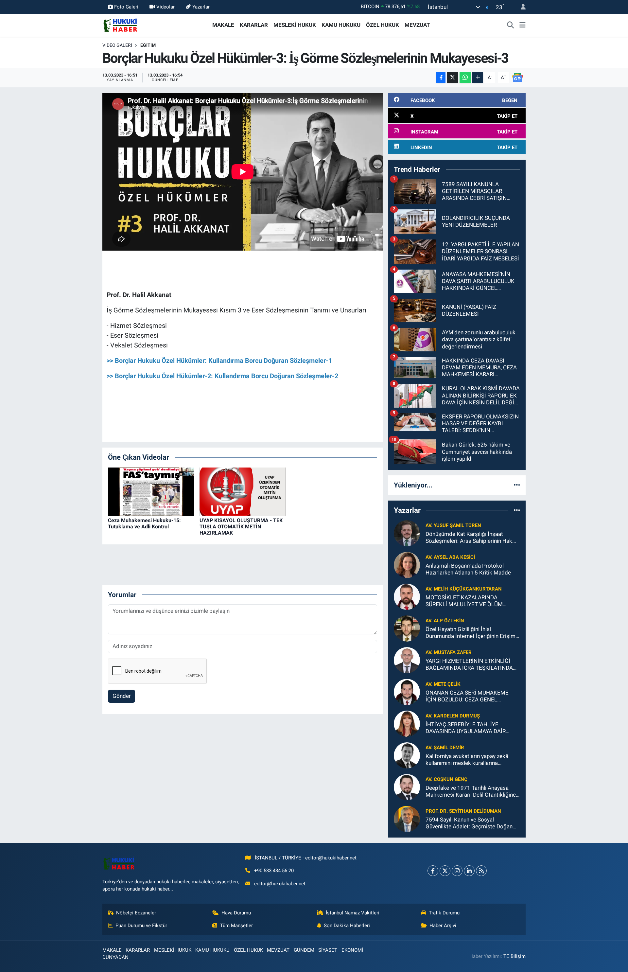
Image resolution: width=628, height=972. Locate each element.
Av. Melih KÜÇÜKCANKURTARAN (464, 589)
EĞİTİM (148, 45)
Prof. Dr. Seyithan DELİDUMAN (463, 811)
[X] (445, 870)
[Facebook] (432, 870)
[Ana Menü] (522, 25)
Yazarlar (201, 7)
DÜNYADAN (115, 957)
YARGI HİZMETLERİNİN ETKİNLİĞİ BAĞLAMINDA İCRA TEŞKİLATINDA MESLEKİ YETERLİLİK (469, 665)
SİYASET (327, 950)
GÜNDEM (304, 950)
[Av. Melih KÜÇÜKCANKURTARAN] (407, 596)
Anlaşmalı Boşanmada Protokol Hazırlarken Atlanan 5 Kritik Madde (468, 569)
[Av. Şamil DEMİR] (407, 754)
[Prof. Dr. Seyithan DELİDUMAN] (407, 818)
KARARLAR (254, 25)
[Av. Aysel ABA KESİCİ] (407, 564)
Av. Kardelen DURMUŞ (453, 716)
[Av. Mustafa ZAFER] (407, 659)
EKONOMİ (352, 950)
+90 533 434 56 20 (274, 871)
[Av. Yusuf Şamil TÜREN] (407, 532)
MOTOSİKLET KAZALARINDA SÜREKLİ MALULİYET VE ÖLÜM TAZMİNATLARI (464, 601)
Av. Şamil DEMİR (445, 748)
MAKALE (223, 25)
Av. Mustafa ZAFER (449, 652)
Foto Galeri (126, 7)
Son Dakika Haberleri (347, 925)
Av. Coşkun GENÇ (446, 779)
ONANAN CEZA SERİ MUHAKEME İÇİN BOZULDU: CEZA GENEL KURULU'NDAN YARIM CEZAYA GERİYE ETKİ (467, 696)
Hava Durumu (236, 913)
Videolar (165, 7)
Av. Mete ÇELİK (443, 684)
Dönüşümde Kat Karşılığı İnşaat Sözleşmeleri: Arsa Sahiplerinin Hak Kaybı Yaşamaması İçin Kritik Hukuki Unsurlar (470, 538)
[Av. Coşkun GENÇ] (407, 786)
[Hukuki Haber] (120, 24)
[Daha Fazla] (477, 77)
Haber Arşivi (442, 925)
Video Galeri (117, 45)
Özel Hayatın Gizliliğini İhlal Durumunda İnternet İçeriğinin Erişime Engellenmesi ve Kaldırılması (472, 633)
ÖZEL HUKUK (382, 25)
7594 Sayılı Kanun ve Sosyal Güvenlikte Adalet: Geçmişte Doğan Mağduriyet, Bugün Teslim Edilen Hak (471, 823)
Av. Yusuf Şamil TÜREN (453, 525)
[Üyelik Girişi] (520, 7)
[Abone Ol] (517, 77)
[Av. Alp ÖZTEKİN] (407, 628)
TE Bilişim (514, 956)
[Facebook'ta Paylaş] (440, 77)
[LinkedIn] (469, 870)
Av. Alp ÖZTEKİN (445, 621)
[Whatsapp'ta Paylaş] (465, 77)
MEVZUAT (417, 25)
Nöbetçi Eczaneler (136, 913)
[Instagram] (457, 870)
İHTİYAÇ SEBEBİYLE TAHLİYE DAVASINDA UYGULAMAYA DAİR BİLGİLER (466, 728)
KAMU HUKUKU (341, 25)
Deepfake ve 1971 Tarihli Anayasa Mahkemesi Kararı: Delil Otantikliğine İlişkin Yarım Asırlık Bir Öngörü (471, 792)
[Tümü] (517, 485)
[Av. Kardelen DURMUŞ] (407, 723)
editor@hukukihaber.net (279, 884)
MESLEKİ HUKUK (294, 25)
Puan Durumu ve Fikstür (141, 925)
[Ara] (510, 25)
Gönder (122, 696)
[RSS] (481, 870)
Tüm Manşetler (236, 925)
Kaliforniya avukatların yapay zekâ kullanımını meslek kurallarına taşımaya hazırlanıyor (467, 760)
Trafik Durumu (444, 913)
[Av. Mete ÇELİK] (407, 691)
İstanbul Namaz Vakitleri (352, 913)
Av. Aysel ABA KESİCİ (450, 557)
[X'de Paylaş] (452, 77)
